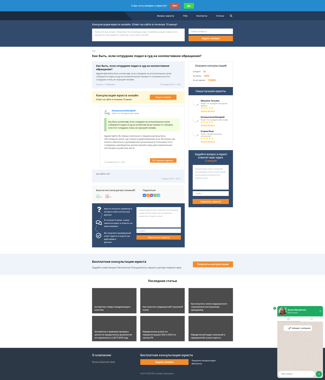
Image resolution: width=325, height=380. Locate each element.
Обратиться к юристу (158, 237)
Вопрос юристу (165, 15)
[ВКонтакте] (144, 195)
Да (189, 5)
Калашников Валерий (124, 110)
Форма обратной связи (103, 361)
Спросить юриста (164, 160)
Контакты (201, 15)
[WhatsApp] (155, 195)
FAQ (185, 15)
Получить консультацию (213, 264)
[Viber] (151, 195)
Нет (175, 5)
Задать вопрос (211, 38)
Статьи (220, 15)
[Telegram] (158, 195)
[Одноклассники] (147, 195)
